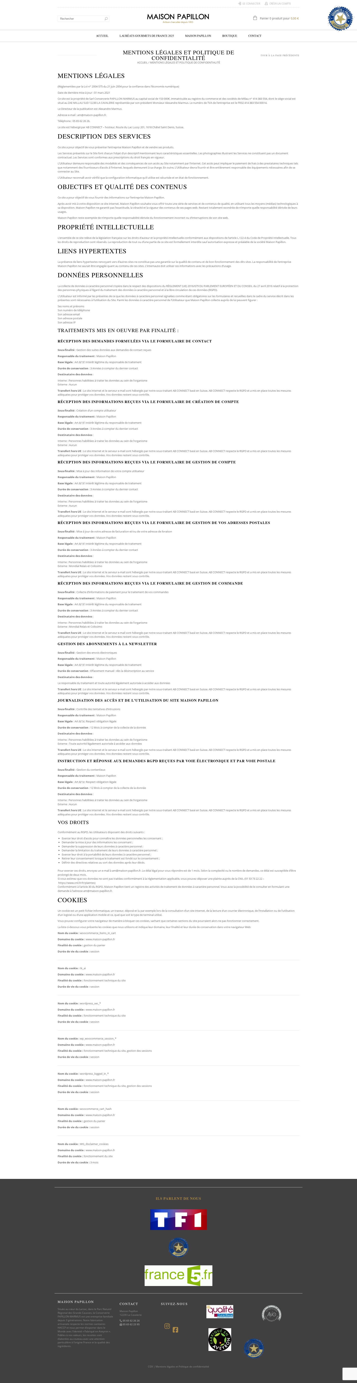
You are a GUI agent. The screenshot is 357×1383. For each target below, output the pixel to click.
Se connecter (251, 3)
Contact (255, 36)
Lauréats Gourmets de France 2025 (147, 36)
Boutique (229, 36)
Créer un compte (280, 3)
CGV (150, 1366)
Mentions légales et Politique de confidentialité (182, 1366)
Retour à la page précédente (278, 55)
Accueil (102, 36)
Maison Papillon (198, 36)
